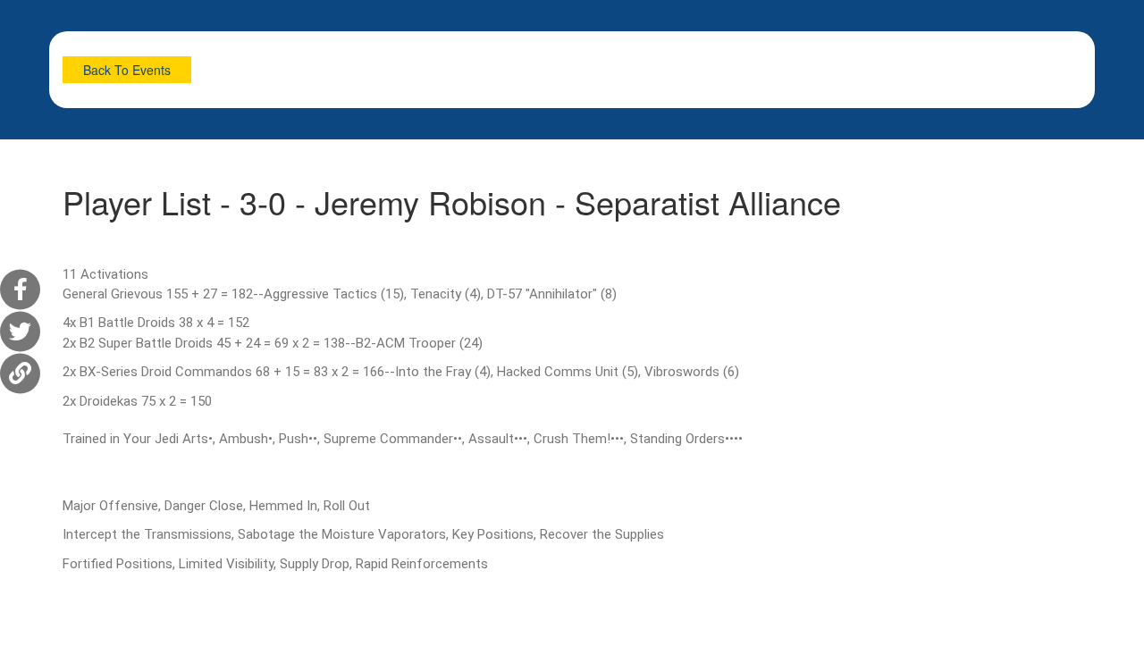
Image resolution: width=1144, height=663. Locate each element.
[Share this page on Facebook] (20, 290)
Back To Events (127, 70)
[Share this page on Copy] (20, 374)
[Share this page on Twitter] (20, 332)
